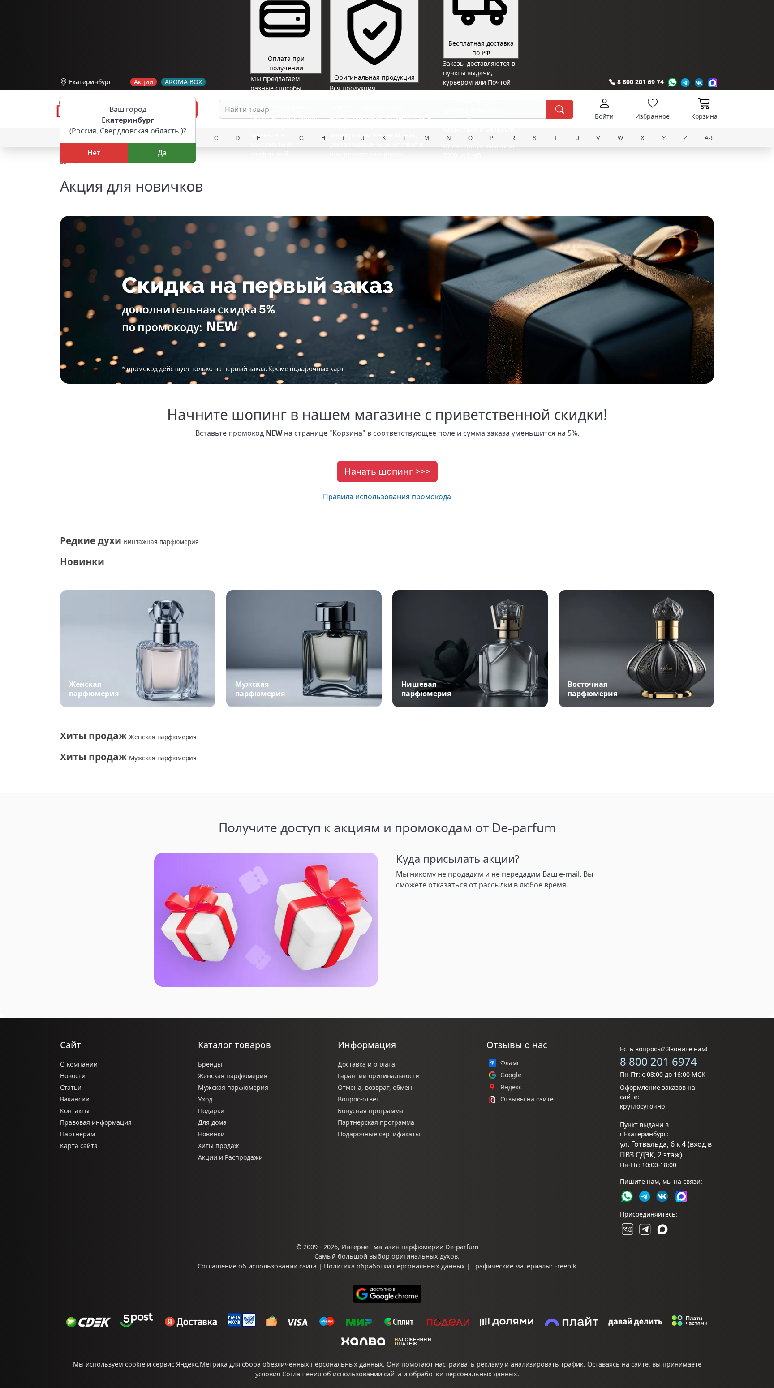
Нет (93, 153)
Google (510, 1075)
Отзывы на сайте (527, 1099)
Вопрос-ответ (358, 1099)
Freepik (565, 1266)
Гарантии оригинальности (379, 1075)
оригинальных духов (424, 1256)
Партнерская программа (376, 1122)
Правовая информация (96, 1122)
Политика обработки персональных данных (394, 1266)
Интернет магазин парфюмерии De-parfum (409, 1246)
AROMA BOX (183, 82)
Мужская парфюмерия (233, 1087)
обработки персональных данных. (464, 1374)
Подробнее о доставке (477, 190)
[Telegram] (685, 82)
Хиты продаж (218, 1145)
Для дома (212, 1122)
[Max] (713, 82)
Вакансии (75, 1099)
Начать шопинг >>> (387, 471)
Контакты (75, 1110)
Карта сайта (79, 1145)
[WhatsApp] (672, 82)
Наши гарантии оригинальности (380, 170)
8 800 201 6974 (658, 1061)
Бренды (210, 1064)
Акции (143, 82)
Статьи (71, 1087)
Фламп (510, 1063)
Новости (73, 1075)
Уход (205, 1099)
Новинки (211, 1134)
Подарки (211, 1110)
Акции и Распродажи (230, 1157)
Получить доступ (432, 906)
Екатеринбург (90, 81)
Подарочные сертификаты (379, 1134)
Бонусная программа (370, 1110)
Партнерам (77, 1134)
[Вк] (699, 82)
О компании (79, 1064)
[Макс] (662, 1229)
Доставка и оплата (366, 1064)
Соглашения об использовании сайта (341, 1374)
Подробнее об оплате (283, 170)
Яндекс (511, 1087)
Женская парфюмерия (232, 1075)
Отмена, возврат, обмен (375, 1087)
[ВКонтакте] (626, 1229)
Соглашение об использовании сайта (257, 1266)
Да (162, 153)
